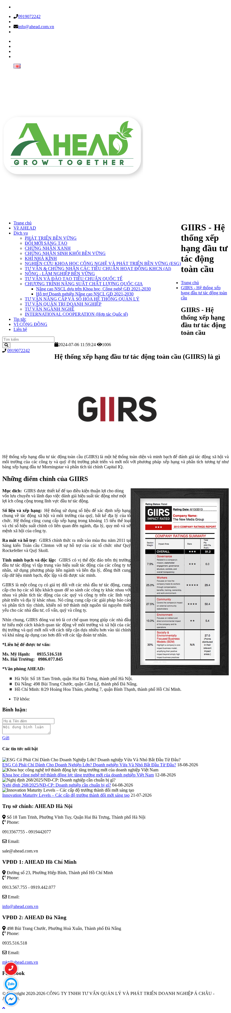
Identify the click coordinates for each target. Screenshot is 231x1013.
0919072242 (29, 16)
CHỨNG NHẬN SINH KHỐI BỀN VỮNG (65, 253)
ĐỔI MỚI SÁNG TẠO (46, 243)
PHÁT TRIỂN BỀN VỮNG (51, 238)
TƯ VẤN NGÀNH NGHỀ (49, 309)
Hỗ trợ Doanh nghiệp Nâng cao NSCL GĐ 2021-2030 (85, 293)
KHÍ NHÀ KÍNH (41, 258)
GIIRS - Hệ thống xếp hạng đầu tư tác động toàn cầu (204, 292)
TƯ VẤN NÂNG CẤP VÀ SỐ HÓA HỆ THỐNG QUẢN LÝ (82, 299)
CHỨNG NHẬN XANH (48, 248)
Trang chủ (23, 223)
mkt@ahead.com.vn (20, 962)
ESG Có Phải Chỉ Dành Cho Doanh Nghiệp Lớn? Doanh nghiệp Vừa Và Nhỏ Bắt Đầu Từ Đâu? (89, 764)
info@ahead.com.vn (36, 26)
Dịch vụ (21, 233)
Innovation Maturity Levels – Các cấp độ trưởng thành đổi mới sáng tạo (66, 795)
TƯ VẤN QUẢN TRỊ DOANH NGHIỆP (63, 304)
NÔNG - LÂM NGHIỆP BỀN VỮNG (60, 273)
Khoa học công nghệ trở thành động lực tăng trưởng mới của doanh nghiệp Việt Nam (78, 774)
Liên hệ (20, 329)
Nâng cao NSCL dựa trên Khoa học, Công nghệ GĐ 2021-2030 (93, 288)
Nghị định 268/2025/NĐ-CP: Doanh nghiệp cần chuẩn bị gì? (56, 785)
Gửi (5, 737)
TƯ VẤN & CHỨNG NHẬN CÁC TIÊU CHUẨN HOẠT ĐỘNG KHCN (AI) (98, 268)
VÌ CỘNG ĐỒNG (30, 324)
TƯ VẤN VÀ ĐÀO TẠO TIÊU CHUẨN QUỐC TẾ (74, 278)
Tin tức (20, 319)
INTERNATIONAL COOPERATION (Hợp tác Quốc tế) (76, 314)
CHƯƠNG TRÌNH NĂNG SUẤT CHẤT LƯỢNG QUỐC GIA (84, 283)
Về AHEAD (25, 228)
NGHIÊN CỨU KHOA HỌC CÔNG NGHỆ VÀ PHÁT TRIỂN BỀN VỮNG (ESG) (103, 263)
